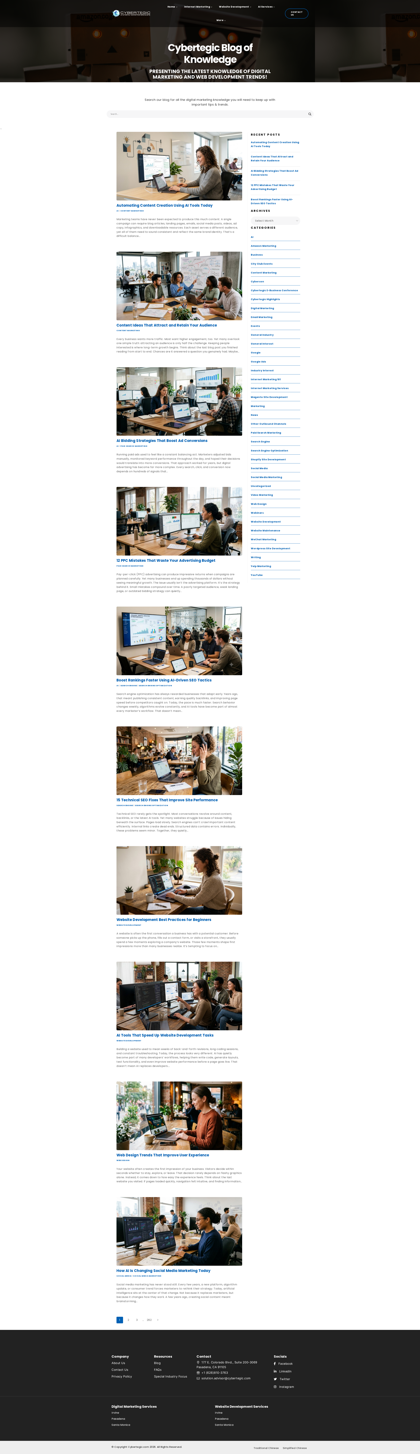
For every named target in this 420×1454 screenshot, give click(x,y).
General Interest (262, 343)
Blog (157, 1363)
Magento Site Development (269, 397)
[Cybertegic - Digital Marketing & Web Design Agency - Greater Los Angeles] (133, 13)
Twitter (283, 1379)
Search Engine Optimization (155, 685)
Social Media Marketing (147, 1276)
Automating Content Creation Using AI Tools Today (164, 205)
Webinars (257, 512)
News (254, 415)
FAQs (157, 1369)
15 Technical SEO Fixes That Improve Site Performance (167, 800)
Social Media (124, 1276)
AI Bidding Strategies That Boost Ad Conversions (162, 440)
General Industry (262, 335)
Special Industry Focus (170, 1376)
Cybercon (257, 281)
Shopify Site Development (268, 459)
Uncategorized (261, 486)
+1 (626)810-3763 (214, 1372)
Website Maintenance (265, 530)
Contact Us (297, 13)
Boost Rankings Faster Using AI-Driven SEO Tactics (164, 680)
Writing (256, 557)
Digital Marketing (262, 308)
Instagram (285, 1386)
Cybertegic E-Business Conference (274, 290)
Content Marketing (132, 210)
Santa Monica (121, 1425)
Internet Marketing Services (270, 388)
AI (117, 210)
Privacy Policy (122, 1376)
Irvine (115, 1413)
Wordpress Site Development (270, 548)
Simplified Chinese (295, 1448)
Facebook (284, 1363)
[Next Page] (158, 1320)
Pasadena (118, 1419)
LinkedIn (284, 1371)
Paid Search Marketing (133, 446)
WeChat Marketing (263, 539)
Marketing (258, 406)
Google (256, 352)
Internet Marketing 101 (266, 379)
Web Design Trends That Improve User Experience (162, 1155)
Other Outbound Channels (268, 424)
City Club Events (262, 263)
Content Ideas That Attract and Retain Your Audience (166, 325)
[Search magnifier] (310, 114)
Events (255, 326)
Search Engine (128, 685)
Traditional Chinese (266, 1448)
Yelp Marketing (261, 566)
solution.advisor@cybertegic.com (226, 1378)
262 (149, 1320)
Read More (124, 243)
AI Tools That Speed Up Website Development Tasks (165, 1035)
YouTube (257, 575)
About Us (118, 1363)
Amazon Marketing (263, 246)
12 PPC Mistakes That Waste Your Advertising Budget (165, 560)
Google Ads (258, 361)
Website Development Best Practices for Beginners (163, 919)
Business (257, 254)
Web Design (123, 1160)
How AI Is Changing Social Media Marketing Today (163, 1270)
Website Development (128, 925)
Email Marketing (262, 317)
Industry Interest (262, 370)
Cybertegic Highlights (265, 299)
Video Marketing (262, 495)
